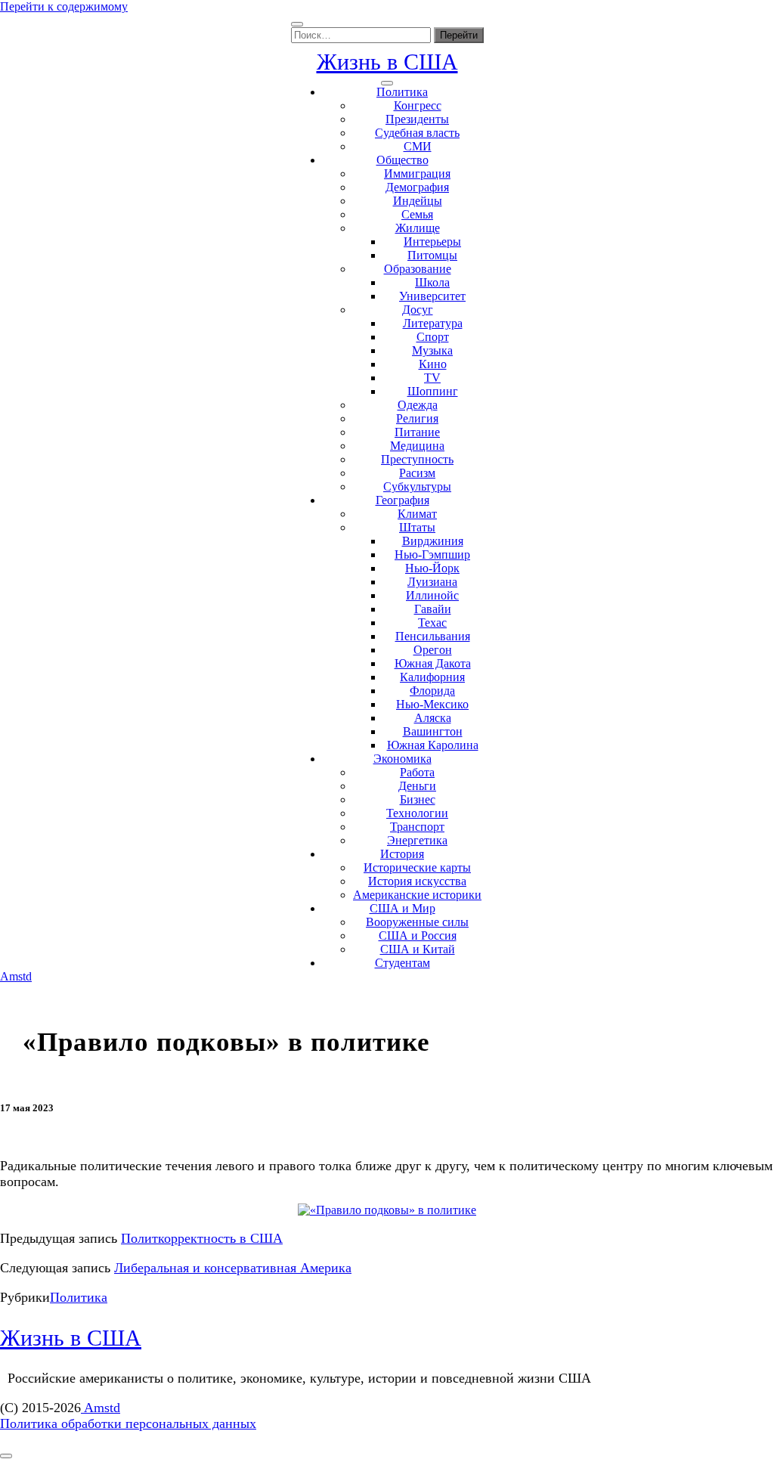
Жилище (417, 227)
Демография (417, 187)
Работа (417, 772)
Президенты (417, 119)
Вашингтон (433, 731)
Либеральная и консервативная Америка (232, 1267)
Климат (417, 513)
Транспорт (417, 826)
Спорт (432, 336)
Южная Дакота (433, 663)
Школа (432, 282)
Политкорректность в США (202, 1238)
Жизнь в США (387, 61)
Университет (432, 296)
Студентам (402, 962)
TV (432, 377)
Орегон (432, 649)
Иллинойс (432, 595)
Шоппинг (432, 391)
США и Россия (418, 935)
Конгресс (417, 105)
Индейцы (417, 200)
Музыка (432, 350)
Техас (432, 622)
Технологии (417, 813)
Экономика (402, 758)
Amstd (16, 976)
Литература (433, 323)
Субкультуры (417, 486)
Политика (402, 91)
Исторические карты (417, 867)
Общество (402, 159)
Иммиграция (417, 173)
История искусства (417, 881)
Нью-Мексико (432, 704)
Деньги (417, 785)
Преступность (417, 459)
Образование (417, 268)
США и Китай (417, 949)
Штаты (417, 527)
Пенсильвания (432, 636)
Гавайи (432, 608)
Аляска (432, 717)
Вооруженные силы (417, 921)
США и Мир (402, 908)
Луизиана (432, 581)
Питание (417, 432)
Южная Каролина (432, 745)
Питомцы (432, 255)
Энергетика (417, 840)
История (402, 853)
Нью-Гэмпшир (432, 554)
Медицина (417, 445)
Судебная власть (417, 132)
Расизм (417, 472)
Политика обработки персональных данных (128, 1423)
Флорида (432, 690)
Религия (417, 418)
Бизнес (417, 799)
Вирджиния (432, 540)
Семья (417, 214)
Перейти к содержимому (64, 6)
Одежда (418, 404)
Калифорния (432, 677)
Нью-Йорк (432, 568)
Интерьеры (432, 241)
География (402, 500)
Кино (433, 364)
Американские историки (417, 894)
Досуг (417, 309)
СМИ (418, 146)
